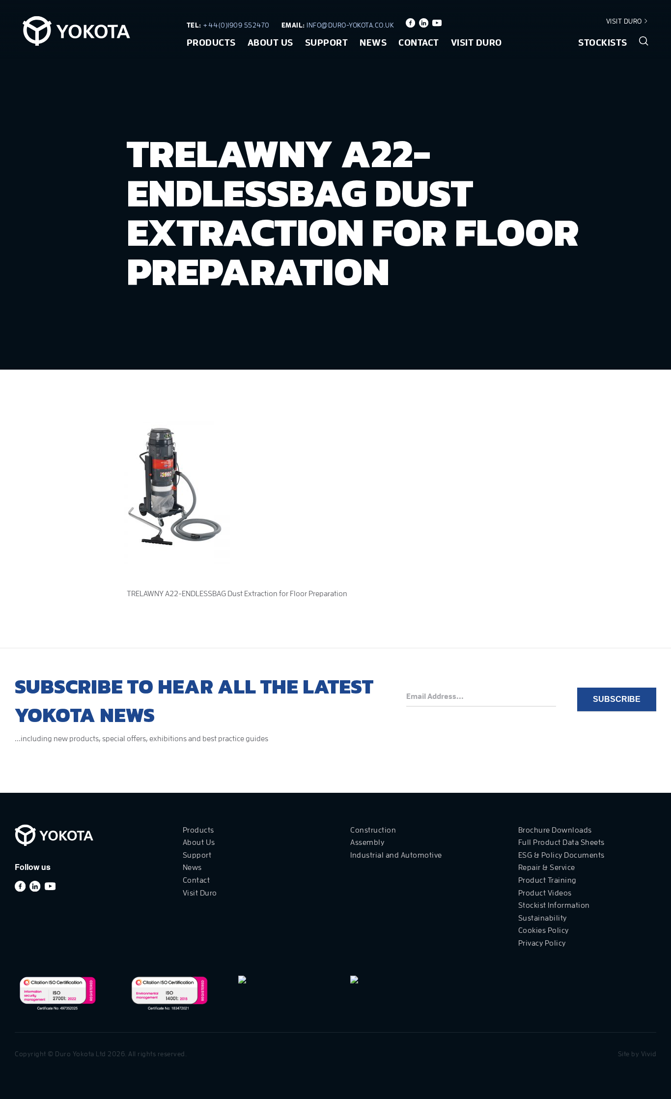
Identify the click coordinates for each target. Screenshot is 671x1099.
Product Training (547, 880)
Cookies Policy (543, 930)
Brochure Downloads (555, 830)
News (373, 42)
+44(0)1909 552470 (236, 25)
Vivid (649, 1053)
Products (211, 42)
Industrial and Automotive (396, 855)
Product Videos (545, 893)
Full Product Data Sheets (561, 842)
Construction (373, 830)
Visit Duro (625, 21)
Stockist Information (554, 905)
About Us (270, 42)
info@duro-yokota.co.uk (350, 25)
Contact (418, 42)
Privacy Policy (542, 943)
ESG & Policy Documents (561, 855)
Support (326, 42)
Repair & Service (546, 867)
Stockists (602, 42)
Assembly (367, 842)
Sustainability (542, 918)
